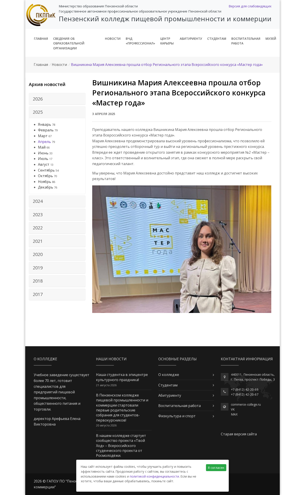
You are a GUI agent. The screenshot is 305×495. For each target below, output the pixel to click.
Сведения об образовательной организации (68, 43)
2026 (38, 99)
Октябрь (45, 175)
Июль (43, 158)
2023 (38, 215)
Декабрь (45, 187)
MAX (234, 414)
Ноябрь (44, 181)
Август (43, 164)
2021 (38, 241)
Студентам (216, 38)
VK (233, 409)
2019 (38, 268)
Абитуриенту (191, 38)
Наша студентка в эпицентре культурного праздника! (122, 377)
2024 (38, 201)
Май (42, 147)
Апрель (44, 141)
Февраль (46, 130)
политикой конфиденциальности (154, 476)
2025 (38, 112)
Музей (270, 38)
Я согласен (216, 468)
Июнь (43, 153)
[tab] (57, 99)
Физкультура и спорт (177, 415)
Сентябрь (46, 170)
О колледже (168, 374)
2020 (38, 254)
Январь (44, 124)
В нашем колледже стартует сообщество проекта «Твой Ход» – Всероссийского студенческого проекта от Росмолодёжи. (121, 445)
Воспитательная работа (245, 41)
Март (43, 135)
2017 (38, 294)
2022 (38, 228)
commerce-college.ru (246, 404)
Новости (113, 38)
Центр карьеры (167, 41)
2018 (38, 281)
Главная (41, 38)
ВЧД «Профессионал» (140, 41)
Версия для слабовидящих (250, 6)
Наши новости (111, 359)
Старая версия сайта (239, 434)
